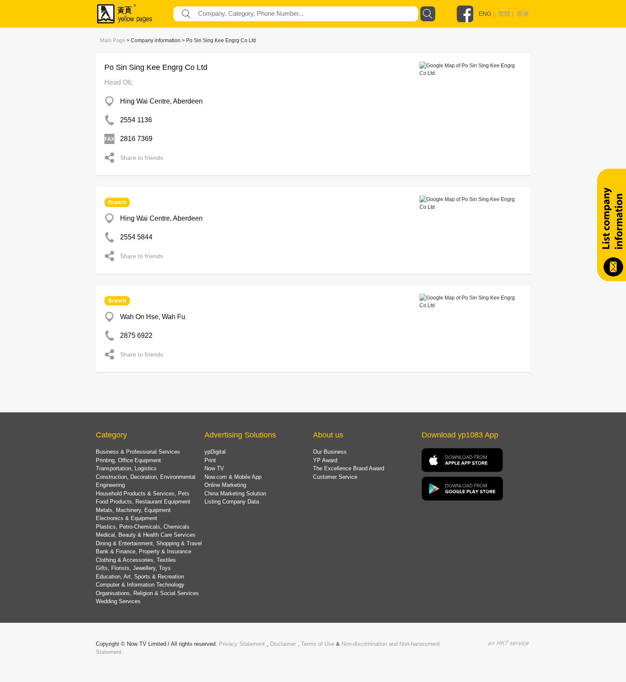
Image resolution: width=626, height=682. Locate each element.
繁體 (504, 13)
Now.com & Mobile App (232, 477)
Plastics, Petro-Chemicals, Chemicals (143, 527)
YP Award (325, 460)
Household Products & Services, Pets (143, 493)
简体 (523, 13)
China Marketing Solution (235, 493)
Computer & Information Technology (140, 584)
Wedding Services (118, 601)
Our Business (330, 452)
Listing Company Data (231, 501)
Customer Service (335, 477)
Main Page (112, 40)
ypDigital (215, 452)
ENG (485, 13)
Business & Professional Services (138, 452)
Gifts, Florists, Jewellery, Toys (133, 568)
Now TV (214, 468)
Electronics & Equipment (126, 518)
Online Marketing (225, 485)
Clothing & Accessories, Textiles (136, 560)
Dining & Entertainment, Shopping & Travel (149, 543)
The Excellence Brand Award (348, 468)
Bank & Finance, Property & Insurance (143, 551)
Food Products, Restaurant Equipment (143, 501)
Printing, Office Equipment (128, 460)
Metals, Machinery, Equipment (133, 510)
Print (210, 460)
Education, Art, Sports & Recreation (140, 576)
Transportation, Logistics (126, 468)
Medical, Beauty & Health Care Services (145, 535)
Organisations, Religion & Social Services (147, 593)
